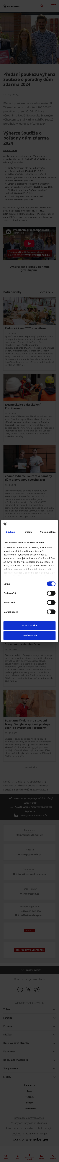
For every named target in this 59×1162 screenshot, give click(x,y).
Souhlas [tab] (10, 532)
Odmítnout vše (29, 635)
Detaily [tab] (28, 532)
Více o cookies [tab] (48, 532)
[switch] (51, 593)
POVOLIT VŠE (29, 625)
